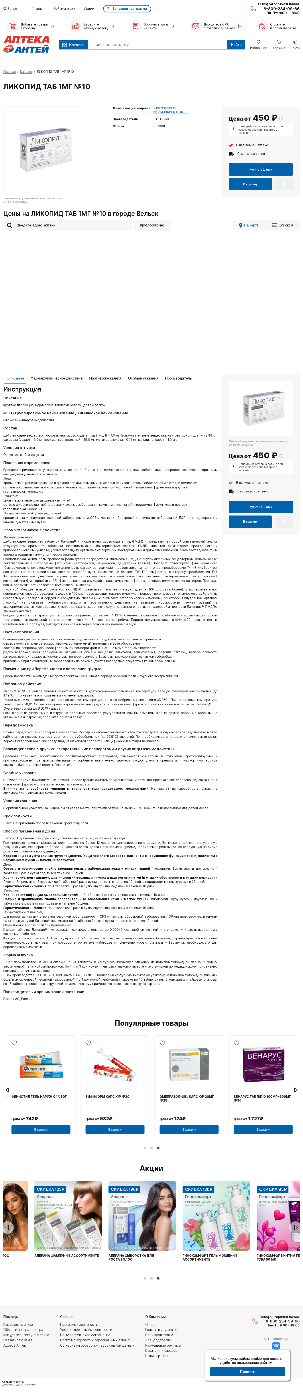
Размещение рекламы (163, 1345)
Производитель (178, 378)
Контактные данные (161, 1330)
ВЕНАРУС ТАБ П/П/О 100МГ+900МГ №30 (261, 1098)
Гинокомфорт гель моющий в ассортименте (182, 1257)
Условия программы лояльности (86, 1330)
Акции (89, 8)
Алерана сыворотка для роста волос (103, 1257)
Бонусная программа (129, 8)
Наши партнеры (157, 1356)
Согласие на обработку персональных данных (97, 1345)
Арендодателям (158, 1340)
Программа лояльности (79, 1324)
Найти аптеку (64, 8)
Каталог (26, 71)
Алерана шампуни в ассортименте (39, 1255)
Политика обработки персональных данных (95, 1340)
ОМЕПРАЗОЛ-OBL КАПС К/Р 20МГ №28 (186, 1098)
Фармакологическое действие (57, 378)
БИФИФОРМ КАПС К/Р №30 (107, 1096)
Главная (38, 8)
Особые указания (143, 378)
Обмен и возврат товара (23, 1330)
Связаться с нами (17, 1340)
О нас (149, 1324)
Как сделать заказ (18, 1324)
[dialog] (247, 1366)
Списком (286, 225)
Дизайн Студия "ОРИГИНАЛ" (20, 1384)
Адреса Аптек (14, 1345)
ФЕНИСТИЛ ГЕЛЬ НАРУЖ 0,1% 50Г (38, 1096)
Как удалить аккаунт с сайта (26, 1335)
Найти (236, 45)
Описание (15, 378)
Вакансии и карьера (161, 1350)
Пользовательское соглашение (85, 1335)
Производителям (159, 1335)
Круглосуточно (152, 225)
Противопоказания (105, 378)
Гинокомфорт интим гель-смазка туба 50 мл (260, 1257)
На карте (251, 225)
